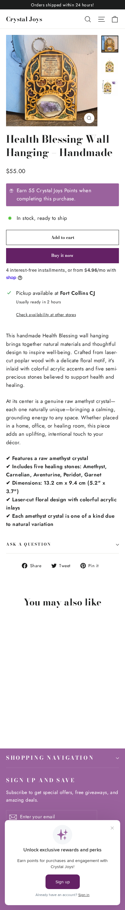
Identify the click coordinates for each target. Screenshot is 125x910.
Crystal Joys (24, 19)
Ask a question (28, 544)
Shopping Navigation (50, 758)
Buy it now (62, 255)
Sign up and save (40, 780)
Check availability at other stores (46, 315)
